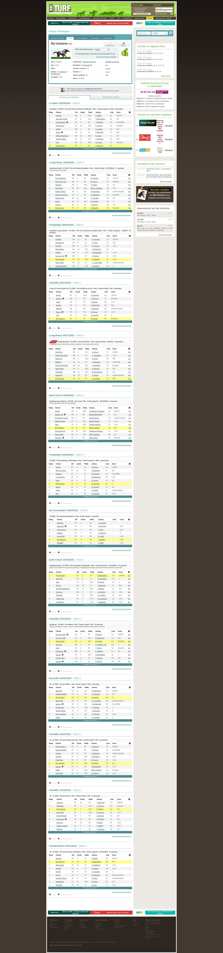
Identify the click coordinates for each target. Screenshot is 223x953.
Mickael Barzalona (95, 414)
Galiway (63, 72)
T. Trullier (94, 185)
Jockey (81, 923)
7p (85, 54)
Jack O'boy (59, 188)
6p (95, 54)
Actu (118, 18)
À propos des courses (163, 18)
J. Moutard (99, 122)
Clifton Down (60, 658)
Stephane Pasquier (96, 431)
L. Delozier (102, 523)
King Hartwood (60, 178)
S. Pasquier (95, 295)
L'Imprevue (60, 602)
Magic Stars (60, 865)
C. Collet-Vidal (97, 263)
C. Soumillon (96, 355)
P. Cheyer (94, 319)
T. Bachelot (99, 132)
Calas (58, 302)
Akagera (59, 858)
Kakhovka (60, 806)
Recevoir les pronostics (141, 8)
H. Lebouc (99, 129)
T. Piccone (94, 205)
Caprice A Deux (61, 878)
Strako (58, 132)
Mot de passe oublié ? (161, 13)
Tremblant (58, 372)
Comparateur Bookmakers (153, 923)
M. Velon (98, 136)
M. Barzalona (95, 192)
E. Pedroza (102, 533)
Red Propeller (61, 711)
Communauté (127, 18)
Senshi (58, 872)
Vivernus (59, 592)
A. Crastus (95, 266)
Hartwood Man (60, 192)
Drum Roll (59, 773)
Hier (51, 922)
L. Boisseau (96, 711)
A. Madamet (96, 365)
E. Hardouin (102, 602)
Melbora (58, 362)
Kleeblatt (60, 543)
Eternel (58, 585)
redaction (140, 225)
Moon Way (60, 819)
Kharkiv (58, 662)
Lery (57, 315)
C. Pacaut (95, 256)
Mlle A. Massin (96, 770)
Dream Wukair (62, 816)
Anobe (58, 129)
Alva (57, 494)
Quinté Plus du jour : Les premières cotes (158, 170)
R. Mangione (95, 195)
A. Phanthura (96, 249)
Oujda (58, 490)
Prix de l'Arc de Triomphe (153, 934)
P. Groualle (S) (87, 65)
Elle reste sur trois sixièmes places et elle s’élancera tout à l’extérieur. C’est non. (155, 229)
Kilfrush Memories (62, 136)
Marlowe (58, 185)
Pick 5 (67, 929)
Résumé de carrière (111, 97)
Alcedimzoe (60, 708)
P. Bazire (100, 823)
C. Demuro (94, 298)
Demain (52, 925)
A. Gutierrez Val (100, 645)
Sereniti (58, 868)
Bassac (58, 655)
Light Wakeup (61, 122)
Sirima (58, 875)
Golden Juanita (62, 826)
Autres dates (54, 927)
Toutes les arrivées (165, 76)
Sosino (57, 411)
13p (79, 54)
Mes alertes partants (140, 9)
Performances (84, 18)
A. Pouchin (99, 146)
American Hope (60, 266)
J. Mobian (101, 540)
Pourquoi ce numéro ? (155, 95)
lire (129, 178)
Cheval (81, 922)
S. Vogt (100, 530)
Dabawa (59, 474)
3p (104, 54)
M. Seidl (101, 536)
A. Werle (98, 116)
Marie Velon (93, 438)
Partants (117, 923)
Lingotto (58, 246)
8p (88, 54)
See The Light (61, 638)
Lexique (147, 927)
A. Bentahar (95, 757)
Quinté (112, 18)
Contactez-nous (59, 942)
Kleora (58, 295)
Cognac (58, 205)
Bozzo (57, 201)
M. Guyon (98, 142)
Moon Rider (59, 263)
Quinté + (67, 927)
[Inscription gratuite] (142, 14)
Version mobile (85, 942)
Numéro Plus (118, 927)
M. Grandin (94, 201)
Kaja (57, 582)
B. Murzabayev (97, 372)
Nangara (59, 691)
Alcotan (58, 253)
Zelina (58, 717)
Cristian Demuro (95, 425)
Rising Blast (59, 249)
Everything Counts (61, 418)
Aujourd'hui (53, 923)
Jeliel (57, 648)
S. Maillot (100, 826)
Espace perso (140, 18)
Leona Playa (61, 530)
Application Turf (75, 942)
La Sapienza (60, 477)
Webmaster (52, 942)
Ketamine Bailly (61, 694)
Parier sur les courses (152, 922)
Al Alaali (58, 239)
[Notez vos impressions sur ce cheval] (109, 44)
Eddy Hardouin (94, 434)
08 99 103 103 (148, 92)
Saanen (58, 753)
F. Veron (94, 878)
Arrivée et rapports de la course (121, 153)
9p (93, 54)
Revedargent (55, 74)
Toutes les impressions (165, 234)
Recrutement (67, 942)
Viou (57, 142)
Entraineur (82, 925)
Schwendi (58, 375)
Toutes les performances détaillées (106, 56)
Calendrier (148, 938)
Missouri (59, 309)
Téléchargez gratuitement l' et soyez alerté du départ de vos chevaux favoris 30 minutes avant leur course (92, 90)
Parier (149, 18)
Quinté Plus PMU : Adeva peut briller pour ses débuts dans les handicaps (159, 176)
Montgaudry (59, 243)
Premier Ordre (61, 635)
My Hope (60, 823)
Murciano (59, 579)
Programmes (61, 18)
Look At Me (61, 536)
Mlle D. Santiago (96, 188)
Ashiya (58, 467)
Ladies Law (60, 599)
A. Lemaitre (95, 198)
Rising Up (58, 359)
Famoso (59, 116)
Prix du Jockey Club (151, 936)
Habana (60, 533)
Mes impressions (139, 11)
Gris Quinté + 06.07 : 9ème (146, 215)
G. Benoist (100, 816)
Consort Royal (60, 431)
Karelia (58, 305)
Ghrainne (58, 438)
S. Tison (95, 243)
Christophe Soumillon (96, 411)
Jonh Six (59, 645)
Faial (56, 425)
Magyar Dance (61, 471)
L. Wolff (100, 543)
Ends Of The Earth (61, 365)
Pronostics (72, 18)
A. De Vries (102, 526)
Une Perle (58, 352)
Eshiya (58, 312)
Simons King (59, 198)
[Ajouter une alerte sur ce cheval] (123, 44)
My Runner (59, 651)
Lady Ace (60, 803)
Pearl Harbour (61, 747)
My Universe (60, 146)
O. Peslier (94, 490)
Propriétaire (83, 927)
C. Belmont (99, 139)
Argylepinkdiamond (63, 589)
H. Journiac (96, 239)
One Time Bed (61, 714)
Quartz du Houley (61, 355)
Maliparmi (60, 526)
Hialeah (58, 757)
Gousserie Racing (89, 62)
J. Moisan (94, 302)
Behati (58, 487)
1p (102, 54)
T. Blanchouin (100, 119)
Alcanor (58, 299)
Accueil (51, 18)
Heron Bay (59, 760)
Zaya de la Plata (61, 119)
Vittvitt (58, 770)
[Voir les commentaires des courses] (129, 113)
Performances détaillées (69, 97)
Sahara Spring (60, 421)
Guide (147, 929)
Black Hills (59, 701)
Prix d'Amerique (150, 931)
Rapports (100, 18)
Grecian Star (59, 256)
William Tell (59, 415)
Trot (134, 925)
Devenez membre (138, 5)
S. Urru (94, 885)
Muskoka (60, 523)
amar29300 (140, 213)
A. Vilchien (95, 708)
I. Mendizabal (96, 253)
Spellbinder (60, 882)
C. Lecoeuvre (102, 599)
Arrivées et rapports (120, 925)
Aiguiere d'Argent (61, 195)
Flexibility (59, 595)
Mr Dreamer (60, 126)
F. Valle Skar (95, 305)
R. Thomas (94, 178)
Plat (134, 922)
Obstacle (136, 923)
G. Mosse (95, 352)
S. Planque (96, 369)
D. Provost (95, 773)
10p (83, 54)
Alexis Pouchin (94, 421)
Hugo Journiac (94, 428)
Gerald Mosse (94, 418)
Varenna (59, 829)
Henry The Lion (60, 182)
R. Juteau (98, 126)
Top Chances (69, 925)
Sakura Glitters (61, 139)
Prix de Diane (149, 932)
